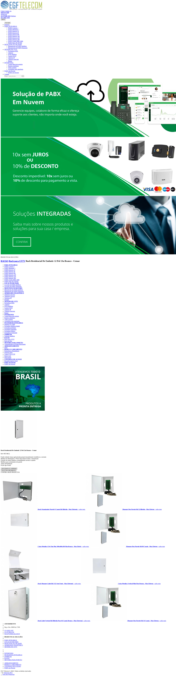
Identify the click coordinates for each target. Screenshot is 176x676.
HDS (5, 347)
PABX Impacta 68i (13, 34)
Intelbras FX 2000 (9, 324)
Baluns (10, 61)
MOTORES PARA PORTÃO (13, 342)
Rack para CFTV (17, 261)
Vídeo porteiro (12, 67)
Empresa (6, 24)
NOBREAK (8, 334)
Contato (6, 74)
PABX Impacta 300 (14, 39)
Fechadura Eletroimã (10, 329)
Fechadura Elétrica (9, 331)
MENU (3, 19)
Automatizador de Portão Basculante (15, 344)
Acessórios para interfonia (15, 69)
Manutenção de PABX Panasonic (17, 48)
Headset (6, 299)
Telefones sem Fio (9, 295)
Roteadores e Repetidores (11, 351)
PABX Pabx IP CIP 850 (15, 43)
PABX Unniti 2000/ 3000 (15, 41)
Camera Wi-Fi (12, 56)
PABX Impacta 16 (13, 31)
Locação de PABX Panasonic (13, 286)
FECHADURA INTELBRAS (13, 323)
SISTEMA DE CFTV (10, 49)
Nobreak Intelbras (9, 336)
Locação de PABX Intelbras (12, 285)
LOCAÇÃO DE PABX (11, 283)
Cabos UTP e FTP (9, 354)
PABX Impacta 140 (14, 36)
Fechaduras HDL (13, 51)
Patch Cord (7, 356)
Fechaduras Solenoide (10, 333)
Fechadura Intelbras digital (12, 326)
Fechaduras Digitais (10, 328)
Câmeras (10, 53)
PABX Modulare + (13, 29)
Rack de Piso (8, 341)
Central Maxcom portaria (15, 64)
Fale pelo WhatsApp (8, 674)
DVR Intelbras (12, 54)
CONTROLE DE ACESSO (13, 359)
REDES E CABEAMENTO (13, 349)
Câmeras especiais (13, 59)
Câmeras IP (11, 58)
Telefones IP (8, 298)
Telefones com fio (9, 296)
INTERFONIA (8, 62)
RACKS (4, 261)
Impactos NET (8, 673)
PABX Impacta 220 (14, 38)
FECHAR (7, 23)
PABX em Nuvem (9, 71)
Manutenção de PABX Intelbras (17, 46)
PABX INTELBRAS (10, 26)
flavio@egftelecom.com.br (12, 634)
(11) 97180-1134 (9, 632)
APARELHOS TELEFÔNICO (14, 293)
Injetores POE (8, 352)
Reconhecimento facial (11, 361)
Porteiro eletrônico (13, 66)
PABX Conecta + (13, 28)
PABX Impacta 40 (13, 33)
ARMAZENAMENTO (11, 346)
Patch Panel (7, 357)
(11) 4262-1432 (8, 630)
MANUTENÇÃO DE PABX (13, 44)
